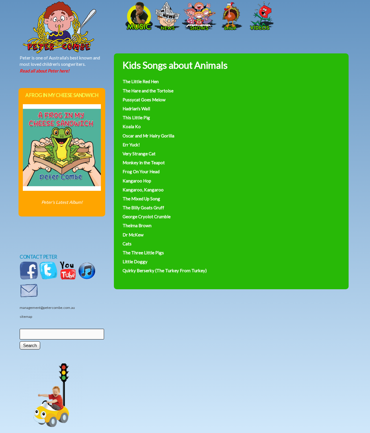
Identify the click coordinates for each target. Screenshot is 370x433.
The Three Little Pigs (143, 252)
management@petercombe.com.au (47, 307)
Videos (260, 16)
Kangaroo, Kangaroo (143, 189)
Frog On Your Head (141, 171)
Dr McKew (133, 234)
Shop (231, 16)
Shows (199, 16)
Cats (127, 243)
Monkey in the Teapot (144, 162)
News (167, 16)
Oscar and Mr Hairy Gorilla (148, 135)
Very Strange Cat (139, 153)
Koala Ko (132, 126)
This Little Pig (136, 117)
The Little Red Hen (141, 81)
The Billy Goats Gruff (143, 207)
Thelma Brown (137, 225)
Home (79, 16)
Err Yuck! (131, 144)
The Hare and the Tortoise (148, 90)
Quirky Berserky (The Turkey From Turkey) (165, 270)
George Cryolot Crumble (147, 216)
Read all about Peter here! (44, 70)
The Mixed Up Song (141, 198)
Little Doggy (135, 261)
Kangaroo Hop (137, 180)
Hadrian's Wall (136, 108)
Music (138, 16)
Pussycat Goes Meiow (144, 99)
